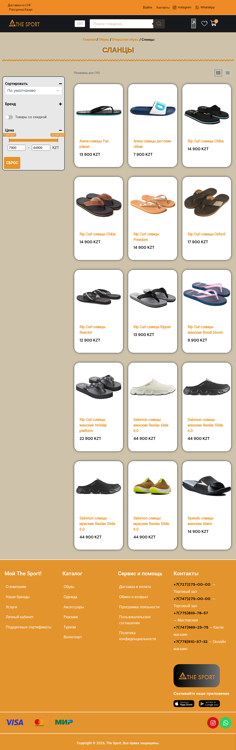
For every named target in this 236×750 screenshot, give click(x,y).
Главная (89, 39)
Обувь (104, 39)
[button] (107, 156)
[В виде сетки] (218, 72)
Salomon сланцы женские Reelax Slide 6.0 (205, 425)
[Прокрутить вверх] (217, 741)
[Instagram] (213, 723)
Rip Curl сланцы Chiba (206, 141)
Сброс (12, 163)
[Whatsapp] (225, 723)
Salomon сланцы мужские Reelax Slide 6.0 (97, 523)
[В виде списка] (227, 72)
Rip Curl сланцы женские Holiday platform (93, 425)
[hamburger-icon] (80, 23)
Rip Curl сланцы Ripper (152, 327)
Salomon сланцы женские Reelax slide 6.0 (150, 425)
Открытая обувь (125, 39)
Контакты (162, 7)
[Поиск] (159, 23)
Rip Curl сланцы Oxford (206, 234)
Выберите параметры (206, 165)
